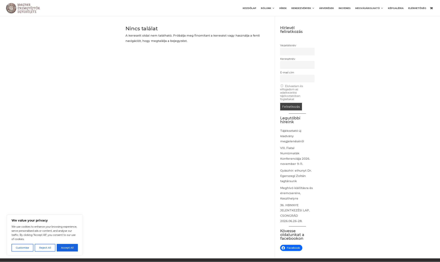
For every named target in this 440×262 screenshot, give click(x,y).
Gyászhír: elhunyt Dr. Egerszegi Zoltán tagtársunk (296, 176)
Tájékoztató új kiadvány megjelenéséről (292, 136)
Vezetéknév (288, 45)
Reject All (45, 247)
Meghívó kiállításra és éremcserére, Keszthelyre (296, 193)
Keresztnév (287, 58)
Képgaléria (396, 8)
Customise (22, 247)
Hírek (283, 8)
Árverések (326, 8)
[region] (44, 235)
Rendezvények (301, 8)
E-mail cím (287, 72)
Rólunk (266, 8)
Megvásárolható (367, 8)
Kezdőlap (249, 8)
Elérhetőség (417, 8)
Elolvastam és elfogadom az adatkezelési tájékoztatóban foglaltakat (291, 92)
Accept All (67, 247)
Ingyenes (345, 8)
